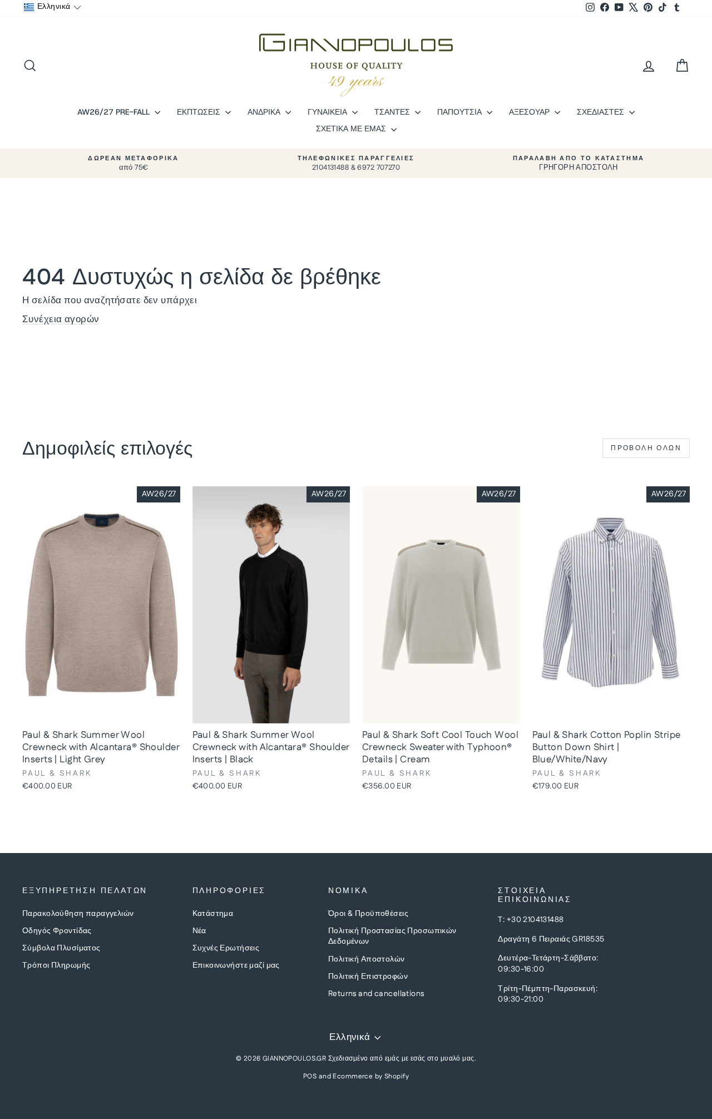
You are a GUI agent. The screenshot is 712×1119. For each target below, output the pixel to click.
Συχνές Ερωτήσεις (226, 948)
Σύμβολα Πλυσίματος (61, 948)
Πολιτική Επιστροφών (368, 976)
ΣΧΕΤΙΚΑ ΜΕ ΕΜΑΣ (352, 129)
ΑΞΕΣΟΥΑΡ (530, 112)
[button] (52, 7)
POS (310, 1076)
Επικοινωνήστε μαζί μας (236, 965)
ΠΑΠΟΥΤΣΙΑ (460, 112)
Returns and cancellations (376, 993)
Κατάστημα (213, 913)
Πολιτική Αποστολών (366, 959)
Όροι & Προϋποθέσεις (368, 913)
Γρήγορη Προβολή (101, 711)
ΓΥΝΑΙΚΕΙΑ (328, 112)
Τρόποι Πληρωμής (56, 965)
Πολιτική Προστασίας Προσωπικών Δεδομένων (392, 936)
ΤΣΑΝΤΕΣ (393, 112)
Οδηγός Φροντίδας (57, 930)
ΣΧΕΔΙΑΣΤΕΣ (601, 112)
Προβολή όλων (646, 448)
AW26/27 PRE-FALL (114, 112)
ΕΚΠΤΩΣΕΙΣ (199, 112)
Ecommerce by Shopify (371, 1076)
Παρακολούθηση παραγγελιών (78, 913)
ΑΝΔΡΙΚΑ (265, 112)
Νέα (199, 930)
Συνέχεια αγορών (60, 319)
